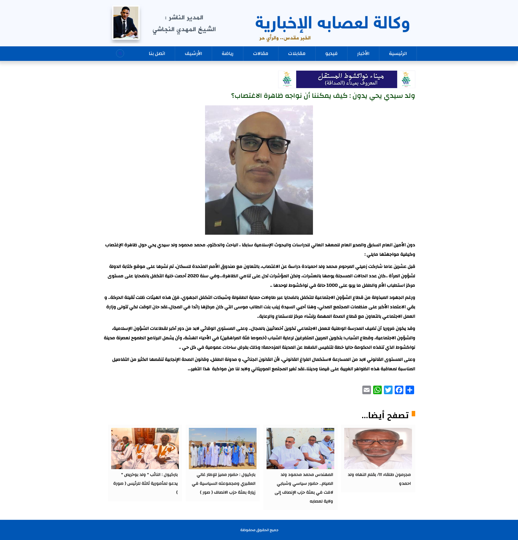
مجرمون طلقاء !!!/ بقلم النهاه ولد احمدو (379, 478)
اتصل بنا (157, 53)
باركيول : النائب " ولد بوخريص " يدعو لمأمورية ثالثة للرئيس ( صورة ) (145, 483)
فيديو (331, 53)
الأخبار (363, 53)
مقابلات (297, 53)
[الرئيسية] (259, 23)
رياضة (227, 53)
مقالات (260, 53)
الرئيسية (398, 53)
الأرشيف (193, 53)
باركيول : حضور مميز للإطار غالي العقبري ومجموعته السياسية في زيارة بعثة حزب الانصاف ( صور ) (223, 483)
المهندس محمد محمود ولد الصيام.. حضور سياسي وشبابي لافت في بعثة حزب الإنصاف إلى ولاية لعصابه (304, 487)
